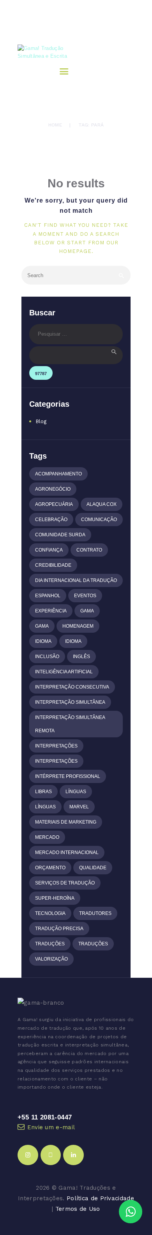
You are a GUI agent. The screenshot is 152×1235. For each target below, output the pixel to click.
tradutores (95, 913)
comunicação (99, 519)
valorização (51, 959)
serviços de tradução (65, 883)
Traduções (50, 944)
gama (87, 611)
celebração (51, 519)
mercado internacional (67, 852)
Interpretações (56, 746)
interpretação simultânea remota (70, 724)
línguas (75, 791)
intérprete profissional (67, 776)
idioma (43, 641)
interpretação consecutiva (72, 687)
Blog (41, 421)
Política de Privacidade (100, 1198)
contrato (89, 550)
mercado (47, 837)
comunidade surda (60, 534)
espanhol (47, 595)
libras (43, 791)
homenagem (78, 626)
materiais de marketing (65, 822)
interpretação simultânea (70, 702)
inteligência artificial (64, 671)
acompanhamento (58, 474)
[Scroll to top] (139, 1188)
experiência (51, 611)
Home (55, 125)
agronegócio (53, 489)
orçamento (50, 867)
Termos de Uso (77, 1208)
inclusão (47, 656)
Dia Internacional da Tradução (76, 580)
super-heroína (54, 898)
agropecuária (54, 504)
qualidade (92, 867)
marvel (79, 807)
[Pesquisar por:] (76, 334)
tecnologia (50, 913)
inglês (81, 656)
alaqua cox (102, 504)
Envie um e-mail (51, 1127)
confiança (49, 550)
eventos (85, 595)
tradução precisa (59, 928)
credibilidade (53, 565)
